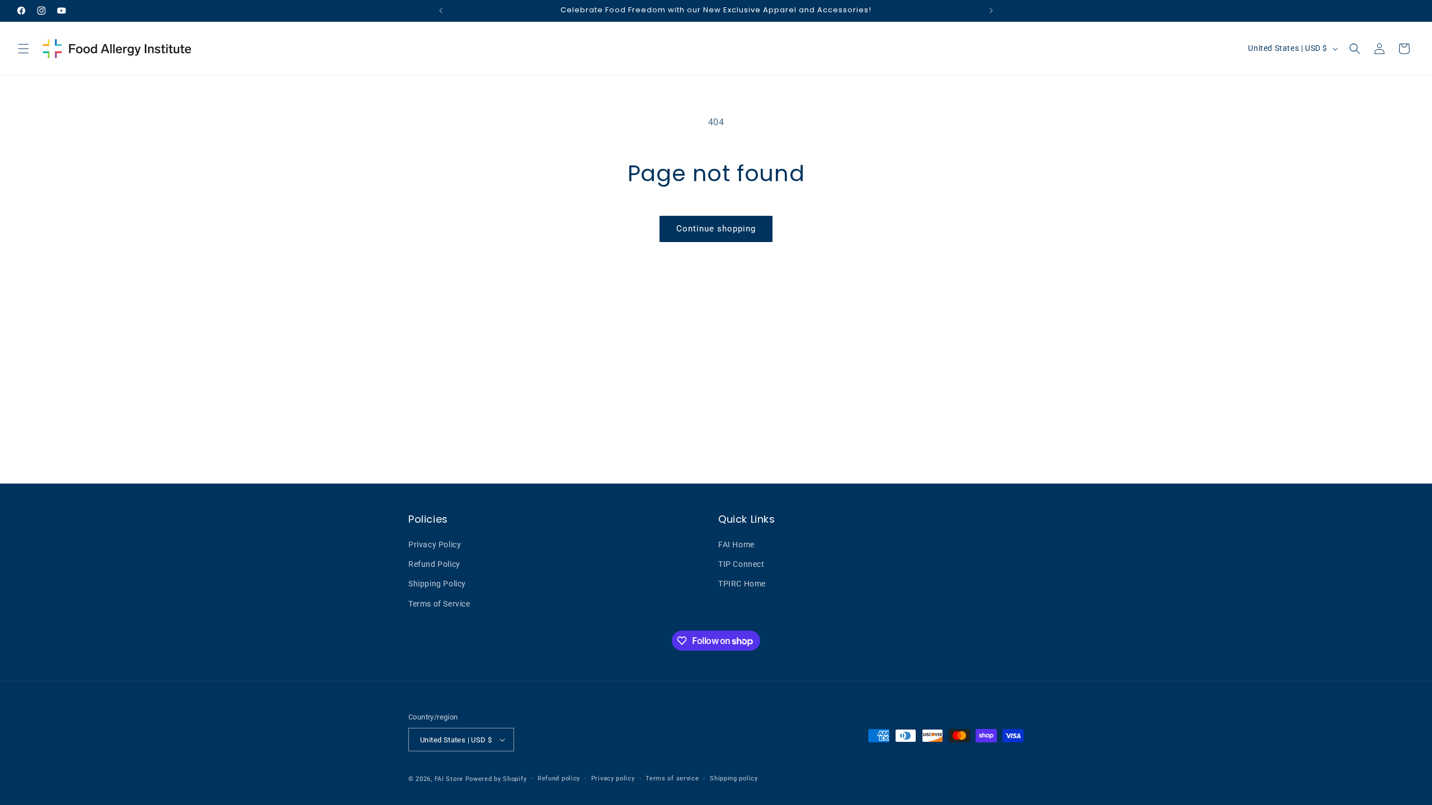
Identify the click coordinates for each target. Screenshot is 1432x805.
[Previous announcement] (440, 10)
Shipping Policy (437, 583)
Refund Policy (434, 564)
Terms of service (672, 778)
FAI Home (736, 544)
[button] (23, 48)
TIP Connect (741, 564)
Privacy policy (613, 778)
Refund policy (559, 778)
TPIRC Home (742, 583)
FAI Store (449, 779)
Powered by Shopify (496, 779)
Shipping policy (734, 778)
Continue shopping (716, 229)
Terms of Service (439, 603)
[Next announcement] (991, 10)
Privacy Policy (434, 544)
